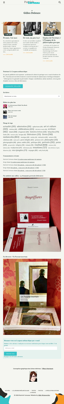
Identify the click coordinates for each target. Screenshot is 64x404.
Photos (40, 390)
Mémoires (43, 137)
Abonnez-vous (10, 353)
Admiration (24, 126)
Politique (36, 142)
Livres (47, 134)
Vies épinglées (19, 150)
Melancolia (11, 137)
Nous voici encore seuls (14, 110)
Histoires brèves (38, 132)
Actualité (9, 126)
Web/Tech (43, 150)
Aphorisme (37, 127)
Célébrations (26, 129)
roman (29, 145)
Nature (52, 137)
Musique (25, 137)
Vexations (40, 147)
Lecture (14, 134)
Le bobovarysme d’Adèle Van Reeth (17, 105)
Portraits (48, 142)
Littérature (34, 134)
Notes (16, 140)
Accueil (7, 390)
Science (52, 145)
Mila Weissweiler (44, 395)
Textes (34, 390)
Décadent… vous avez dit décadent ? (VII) (31, 170)
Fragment (23, 132)
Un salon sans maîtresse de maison (29, 159)
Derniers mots (41, 129)
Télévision (27, 148)
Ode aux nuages (12, 116)
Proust (11, 145)
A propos (33, 392)
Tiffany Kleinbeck (47, 369)
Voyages (33, 150)
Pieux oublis (23, 142)
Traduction (16, 148)
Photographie (9, 142)
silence (6, 148)
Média (33, 137)
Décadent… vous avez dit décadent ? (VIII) (32, 165)
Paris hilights (27, 140)
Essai (13, 132)
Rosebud (41, 145)
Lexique (22, 134)
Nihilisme (7, 140)
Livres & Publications (52, 390)
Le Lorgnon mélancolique (20, 390)
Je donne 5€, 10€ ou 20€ (13, 86)
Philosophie (51, 140)
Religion (20, 145)
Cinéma (13, 129)
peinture (39, 140)
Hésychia (53, 132)
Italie (6, 134)
